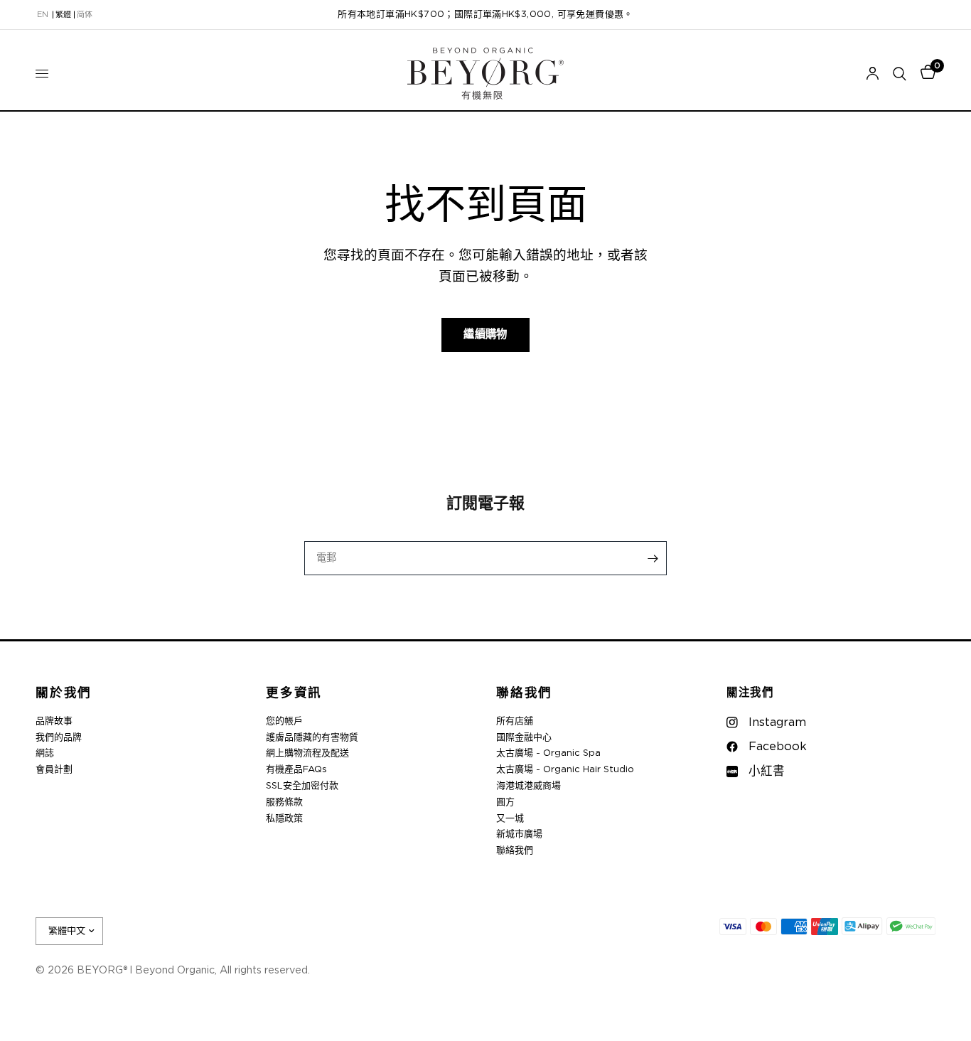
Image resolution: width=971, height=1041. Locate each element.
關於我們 (64, 694)
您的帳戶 (284, 721)
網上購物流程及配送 (307, 753)
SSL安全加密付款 (302, 786)
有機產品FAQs (296, 769)
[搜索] (899, 73)
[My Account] (872, 73)
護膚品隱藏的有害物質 (312, 737)
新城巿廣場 (519, 834)
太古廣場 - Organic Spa (548, 753)
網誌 (45, 753)
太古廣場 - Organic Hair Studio (565, 769)
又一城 (510, 818)
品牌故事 (54, 721)
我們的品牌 (59, 737)
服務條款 (284, 802)
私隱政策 (284, 818)
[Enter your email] (652, 558)
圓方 (505, 802)
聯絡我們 (524, 694)
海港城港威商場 (528, 786)
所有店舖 (514, 721)
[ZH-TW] (63, 15)
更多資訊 (294, 694)
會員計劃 (54, 769)
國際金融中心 (524, 737)
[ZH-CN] (84, 15)
